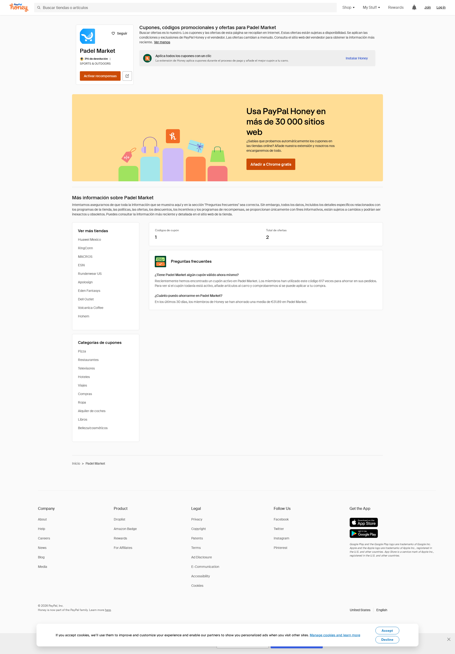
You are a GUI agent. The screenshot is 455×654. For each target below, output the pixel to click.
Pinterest (280, 548)
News (42, 548)
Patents (197, 538)
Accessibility (200, 576)
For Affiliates (123, 548)
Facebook (281, 519)
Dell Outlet (86, 299)
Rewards (396, 7)
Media (42, 567)
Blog (41, 557)
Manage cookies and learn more (335, 635)
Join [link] (427, 7)
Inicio (76, 463)
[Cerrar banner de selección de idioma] (449, 639)
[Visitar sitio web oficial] (127, 76)
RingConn (85, 248)
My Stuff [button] (370, 7)
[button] (368, 610)
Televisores (86, 368)
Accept (387, 630)
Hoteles (84, 377)
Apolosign (85, 282)
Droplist (119, 519)
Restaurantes (88, 360)
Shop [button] (346, 7)
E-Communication (205, 567)
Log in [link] (441, 7)
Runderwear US (90, 273)
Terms (196, 548)
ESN (81, 265)
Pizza (82, 351)
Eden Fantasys (89, 291)
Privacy (196, 519)
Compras (85, 394)
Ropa (82, 402)
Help (41, 529)
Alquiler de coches (91, 411)
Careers (44, 538)
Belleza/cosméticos (93, 428)
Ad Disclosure (201, 557)
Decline (387, 639)
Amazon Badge (125, 529)
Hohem (83, 316)
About (42, 519)
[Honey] (18, 8)
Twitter (279, 529)
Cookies (197, 585)
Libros (82, 419)
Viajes (82, 385)
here (108, 610)
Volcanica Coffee (90, 308)
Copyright (198, 529)
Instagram (281, 538)
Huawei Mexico (89, 239)
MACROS (85, 256)
